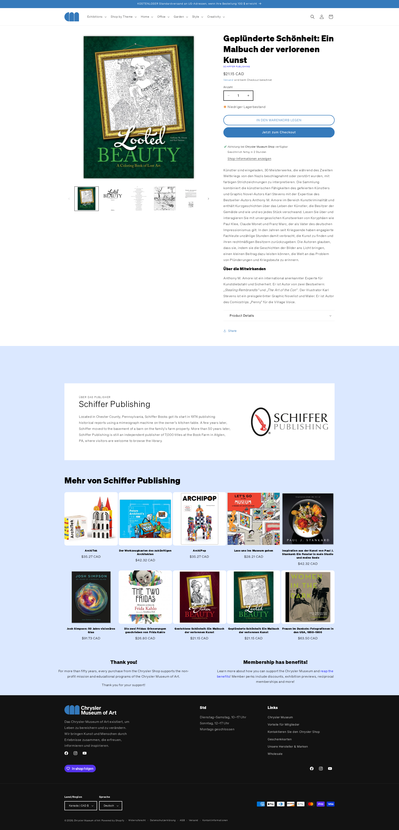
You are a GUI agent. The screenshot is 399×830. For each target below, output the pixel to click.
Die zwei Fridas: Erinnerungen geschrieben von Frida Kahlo (145, 630)
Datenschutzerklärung (163, 820)
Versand (228, 79)
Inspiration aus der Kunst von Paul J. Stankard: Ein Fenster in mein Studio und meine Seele (308, 554)
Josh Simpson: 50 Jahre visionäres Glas (91, 630)
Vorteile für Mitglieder (283, 724)
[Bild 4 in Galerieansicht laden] (165, 199)
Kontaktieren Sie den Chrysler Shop (294, 731)
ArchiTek (91, 550)
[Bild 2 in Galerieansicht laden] (112, 199)
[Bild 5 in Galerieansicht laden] (191, 199)
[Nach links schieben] (69, 198)
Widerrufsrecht (137, 820)
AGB (182, 820)
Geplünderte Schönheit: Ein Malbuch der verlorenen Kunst (253, 630)
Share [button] (232, 330)
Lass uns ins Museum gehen (253, 550)
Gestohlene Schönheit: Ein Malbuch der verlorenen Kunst (199, 630)
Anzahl (228, 87)
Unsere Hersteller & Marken (288, 746)
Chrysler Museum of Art (87, 820)
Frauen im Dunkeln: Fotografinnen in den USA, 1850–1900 (308, 630)
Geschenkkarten (280, 739)
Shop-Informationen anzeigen (249, 158)
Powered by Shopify (112, 820)
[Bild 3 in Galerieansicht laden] (139, 199)
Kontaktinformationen (215, 820)
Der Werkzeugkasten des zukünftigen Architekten (145, 552)
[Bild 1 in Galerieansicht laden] (87, 199)
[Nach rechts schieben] (208, 198)
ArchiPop (199, 550)
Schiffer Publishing (236, 66)
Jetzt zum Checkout (279, 132)
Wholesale (275, 753)
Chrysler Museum (280, 717)
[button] (96, 16)
